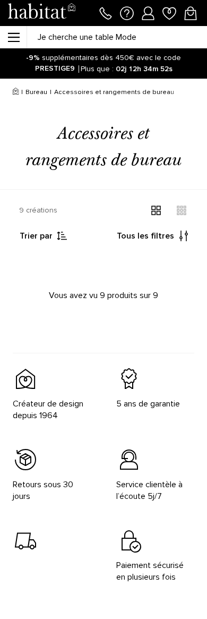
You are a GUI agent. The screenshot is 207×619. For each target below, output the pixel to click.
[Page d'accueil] (41, 13)
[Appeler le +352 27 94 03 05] (105, 12)
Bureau (36, 92)
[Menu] (13, 37)
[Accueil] (16, 92)
